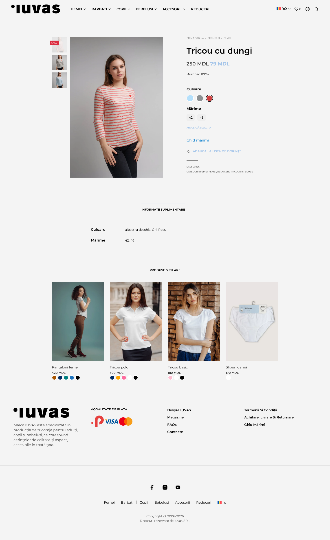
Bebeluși (144, 9)
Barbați (99, 9)
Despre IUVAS (179, 410)
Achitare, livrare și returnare (269, 417)
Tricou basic (178, 367)
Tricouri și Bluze (242, 171)
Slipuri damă (236, 367)
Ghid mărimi (198, 140)
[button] (297, 9)
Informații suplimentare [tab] (163, 209)
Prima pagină (195, 38)
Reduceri (200, 9)
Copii (121, 9)
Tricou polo (119, 367)
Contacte (175, 432)
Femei (76, 9)
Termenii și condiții (260, 410)
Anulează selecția (199, 127)
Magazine (175, 417)
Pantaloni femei (65, 367)
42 (191, 117)
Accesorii (172, 9)
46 (202, 117)
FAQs (172, 424)
